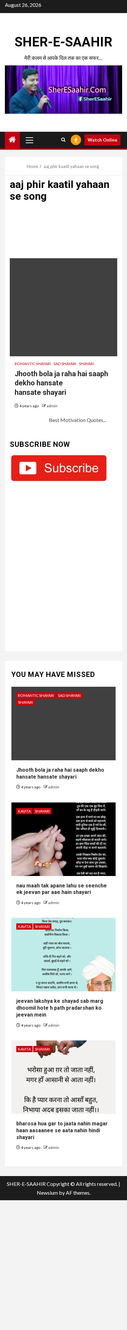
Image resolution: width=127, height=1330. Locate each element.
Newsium (47, 1192)
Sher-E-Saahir (63, 42)
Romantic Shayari (33, 363)
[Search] (63, 140)
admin (52, 405)
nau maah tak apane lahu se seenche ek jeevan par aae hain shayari (61, 889)
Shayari (86, 363)
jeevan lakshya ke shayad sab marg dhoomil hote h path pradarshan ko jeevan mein (59, 1008)
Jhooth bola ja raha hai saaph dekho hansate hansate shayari (61, 383)
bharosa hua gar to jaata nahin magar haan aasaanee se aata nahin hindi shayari (62, 1130)
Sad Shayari (64, 363)
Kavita (24, 811)
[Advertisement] (63, 233)
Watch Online (102, 140)
